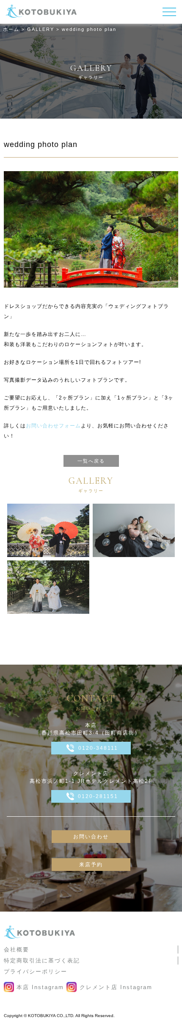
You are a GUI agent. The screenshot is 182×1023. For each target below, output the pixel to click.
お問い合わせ (91, 837)
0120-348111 (98, 748)
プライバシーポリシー (35, 971)
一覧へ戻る (91, 460)
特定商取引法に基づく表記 (42, 960)
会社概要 (16, 949)
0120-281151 (98, 796)
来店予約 (91, 865)
